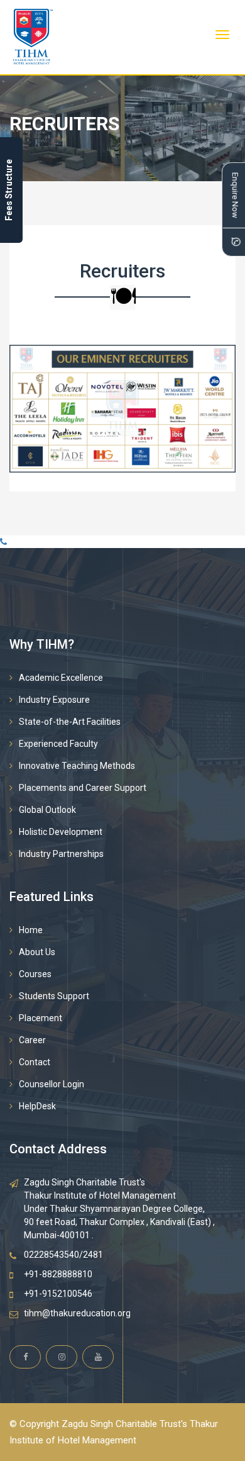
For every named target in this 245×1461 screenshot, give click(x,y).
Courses (35, 974)
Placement (40, 1018)
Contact (34, 1062)
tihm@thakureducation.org (77, 1313)
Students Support (54, 996)
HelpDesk (37, 1106)
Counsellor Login (51, 1084)
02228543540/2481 (63, 1255)
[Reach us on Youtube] (98, 1357)
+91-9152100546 (58, 1294)
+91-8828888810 (58, 1274)
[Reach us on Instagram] (61, 1357)
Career (32, 1040)
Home (31, 930)
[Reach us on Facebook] (25, 1357)
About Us (37, 952)
